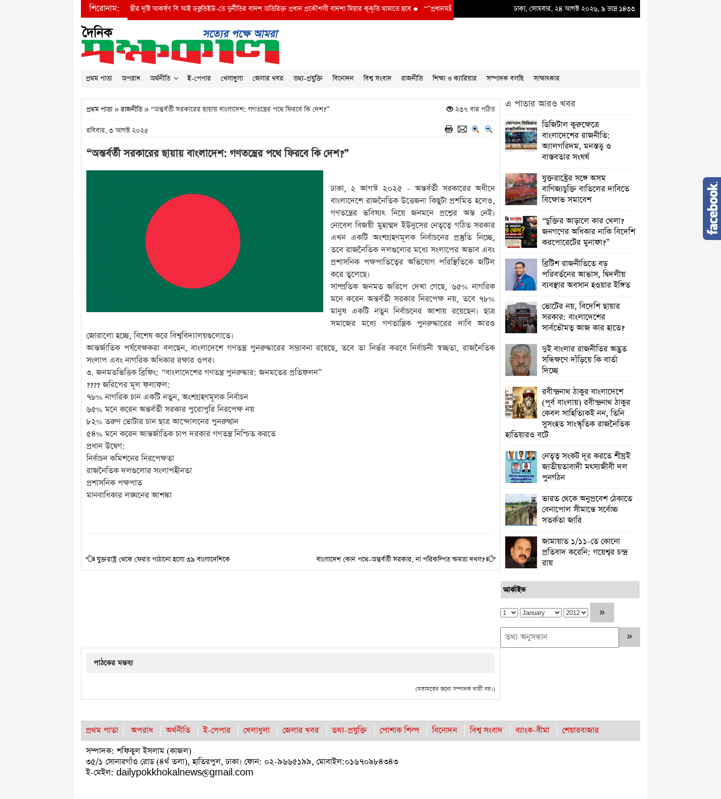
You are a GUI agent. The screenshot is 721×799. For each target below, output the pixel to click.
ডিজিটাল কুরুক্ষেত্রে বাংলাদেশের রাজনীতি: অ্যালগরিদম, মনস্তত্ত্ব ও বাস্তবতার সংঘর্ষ (576, 141)
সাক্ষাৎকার (547, 78)
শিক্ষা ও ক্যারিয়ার (455, 78)
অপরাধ (131, 78)
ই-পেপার (199, 78)
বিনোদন (343, 78)
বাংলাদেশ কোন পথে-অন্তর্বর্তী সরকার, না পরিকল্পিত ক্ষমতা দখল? (400, 559)
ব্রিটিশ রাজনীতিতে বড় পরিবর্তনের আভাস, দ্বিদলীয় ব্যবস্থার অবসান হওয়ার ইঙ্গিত (586, 274)
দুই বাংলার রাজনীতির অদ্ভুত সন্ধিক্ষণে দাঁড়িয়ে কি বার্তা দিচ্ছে (584, 360)
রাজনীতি (412, 78)
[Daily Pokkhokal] (180, 44)
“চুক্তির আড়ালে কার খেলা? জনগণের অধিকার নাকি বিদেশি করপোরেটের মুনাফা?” (588, 231)
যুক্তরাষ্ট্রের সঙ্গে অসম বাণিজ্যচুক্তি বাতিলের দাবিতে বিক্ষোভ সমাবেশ (585, 189)
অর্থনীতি (160, 78)
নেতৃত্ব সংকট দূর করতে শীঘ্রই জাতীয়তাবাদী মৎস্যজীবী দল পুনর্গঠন (586, 467)
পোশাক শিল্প (399, 730)
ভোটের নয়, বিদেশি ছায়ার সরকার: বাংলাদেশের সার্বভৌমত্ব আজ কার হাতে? (583, 317)
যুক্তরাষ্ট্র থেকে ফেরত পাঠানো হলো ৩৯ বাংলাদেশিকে (163, 559)
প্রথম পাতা (99, 78)
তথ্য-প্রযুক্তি (308, 78)
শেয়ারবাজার (580, 730)
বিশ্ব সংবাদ (377, 78)
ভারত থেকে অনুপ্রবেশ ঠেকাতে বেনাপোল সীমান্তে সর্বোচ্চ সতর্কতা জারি (587, 509)
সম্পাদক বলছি (505, 78)
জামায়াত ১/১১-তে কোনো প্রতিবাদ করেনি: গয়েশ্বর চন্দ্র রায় (584, 552)
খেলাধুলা (232, 78)
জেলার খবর (268, 78)
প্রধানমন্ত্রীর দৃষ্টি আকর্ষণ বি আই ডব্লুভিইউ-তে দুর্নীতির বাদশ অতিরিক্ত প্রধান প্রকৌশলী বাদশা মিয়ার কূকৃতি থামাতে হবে (225, 9)
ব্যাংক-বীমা (532, 730)
